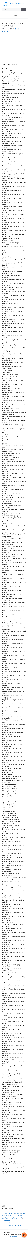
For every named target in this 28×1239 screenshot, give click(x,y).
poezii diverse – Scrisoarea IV (13, 1225)
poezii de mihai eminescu (12, 1213)
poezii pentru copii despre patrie (12, 1218)
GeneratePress (14, 1236)
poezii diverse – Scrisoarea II (13, 1223)
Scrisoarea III (6, 1220)
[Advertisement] (14, 49)
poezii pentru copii (17, 1215)
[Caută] (23, 9)
